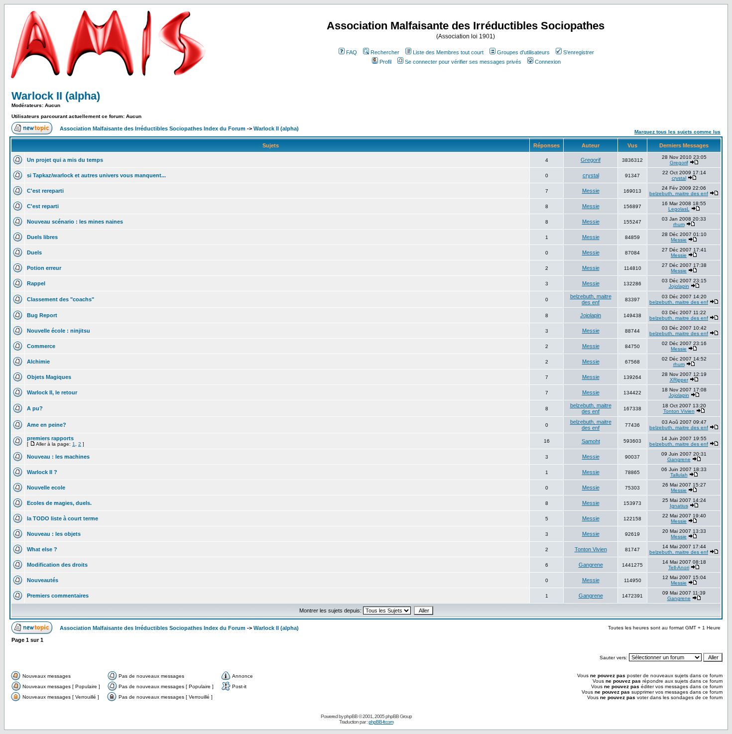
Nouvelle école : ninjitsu (58, 331)
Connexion (548, 62)
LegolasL (679, 209)
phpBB (351, 716)
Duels (34, 252)
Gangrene (679, 459)
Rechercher (384, 52)
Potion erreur (44, 268)
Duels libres (42, 237)
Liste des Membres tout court (448, 52)
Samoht (591, 441)
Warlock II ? (42, 472)
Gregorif (591, 160)
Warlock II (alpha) (55, 96)
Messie (591, 191)
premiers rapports (50, 438)
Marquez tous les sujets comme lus (677, 131)
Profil (385, 62)
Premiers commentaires (58, 596)
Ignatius (679, 505)
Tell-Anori (678, 567)
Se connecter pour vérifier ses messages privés (463, 62)
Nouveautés (42, 580)
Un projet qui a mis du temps (65, 160)
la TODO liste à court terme (62, 518)
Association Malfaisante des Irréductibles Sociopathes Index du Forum (152, 128)
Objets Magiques (49, 377)
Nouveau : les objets (54, 534)
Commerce (41, 346)
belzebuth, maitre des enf (678, 193)
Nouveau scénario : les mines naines (75, 222)
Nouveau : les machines (58, 457)
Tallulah (679, 475)
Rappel (36, 283)
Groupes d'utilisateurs (523, 52)
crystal (591, 175)
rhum (679, 224)
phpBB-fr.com (380, 722)
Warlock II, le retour (52, 392)
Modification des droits (57, 565)
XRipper (679, 379)
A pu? (35, 408)
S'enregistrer (578, 52)
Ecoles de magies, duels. (59, 503)
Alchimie (38, 362)
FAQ (351, 52)
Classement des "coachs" (60, 299)
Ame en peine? (46, 425)
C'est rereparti (45, 191)
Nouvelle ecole (46, 487)
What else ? (42, 549)
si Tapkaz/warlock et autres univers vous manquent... (96, 175)
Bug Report (42, 315)
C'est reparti (43, 206)
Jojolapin (679, 286)
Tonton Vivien (679, 411)
